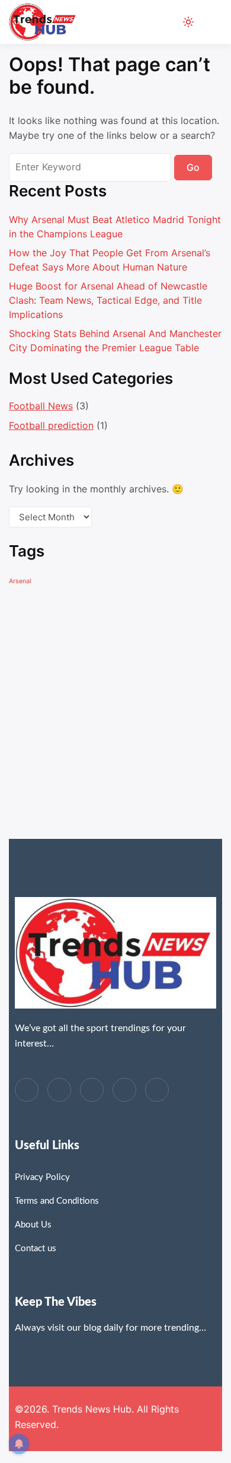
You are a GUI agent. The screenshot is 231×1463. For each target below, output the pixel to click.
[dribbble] (124, 1090)
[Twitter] (59, 1090)
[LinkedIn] (92, 1090)
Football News (41, 406)
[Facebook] (26, 1090)
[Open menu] (210, 22)
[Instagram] (157, 1090)
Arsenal (20, 581)
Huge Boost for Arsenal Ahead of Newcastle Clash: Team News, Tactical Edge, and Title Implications (108, 300)
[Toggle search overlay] (168, 22)
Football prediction (51, 425)
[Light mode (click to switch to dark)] (188, 21)
